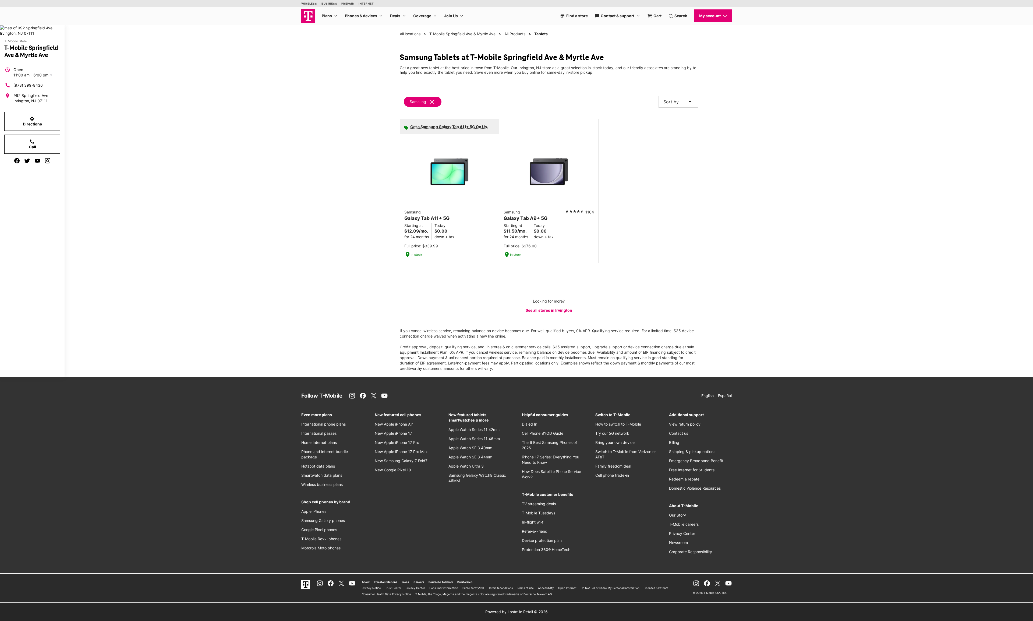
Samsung (418, 101)
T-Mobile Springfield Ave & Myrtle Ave (462, 33)
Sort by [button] (678, 102)
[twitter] (27, 160)
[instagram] (47, 160)
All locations (410, 33)
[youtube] (37, 160)
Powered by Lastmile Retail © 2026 (516, 611)
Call (32, 144)
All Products (514, 33)
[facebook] (17, 160)
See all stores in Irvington (549, 310)
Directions (32, 121)
